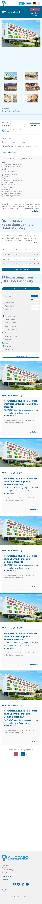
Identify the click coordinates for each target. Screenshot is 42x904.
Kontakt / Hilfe (7, 877)
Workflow (8, 339)
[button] (6, 88)
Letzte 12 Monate (11, 323)
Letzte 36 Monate (11, 329)
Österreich (11, 111)
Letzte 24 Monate (11, 326)
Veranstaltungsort (11, 336)
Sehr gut (8, 296)
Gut (6, 299)
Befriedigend (9, 303)
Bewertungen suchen (21, 356)
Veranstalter (9, 346)
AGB (3, 892)
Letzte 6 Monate (10, 319)
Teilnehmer (9, 349)
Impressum (5, 879)
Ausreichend (9, 306)
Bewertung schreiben (21, 289)
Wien (18, 111)
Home (4, 111)
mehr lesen (36, 211)
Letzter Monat (10, 316)
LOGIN (29, 3)
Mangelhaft (9, 309)
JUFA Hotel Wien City (12, 395)
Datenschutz (6, 889)
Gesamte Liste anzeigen (21, 269)
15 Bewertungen (35, 123)
